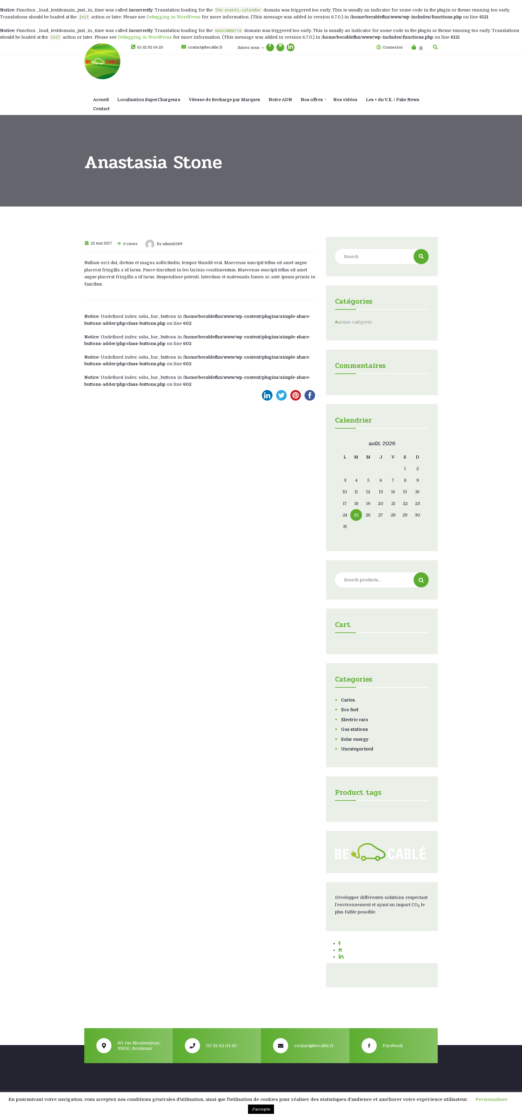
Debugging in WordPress (174, 16)
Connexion (392, 47)
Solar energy (354, 739)
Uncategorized (357, 749)
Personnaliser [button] (491, 1099)
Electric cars (354, 719)
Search (421, 579)
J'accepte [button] (261, 1109)
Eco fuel (349, 709)
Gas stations (354, 729)
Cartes (348, 700)
